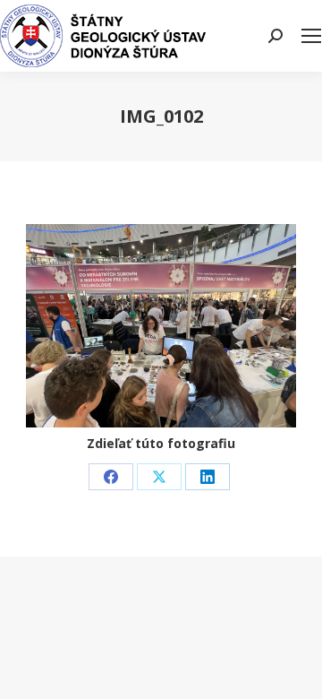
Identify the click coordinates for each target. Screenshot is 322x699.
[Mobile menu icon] (311, 36)
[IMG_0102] (161, 325)
